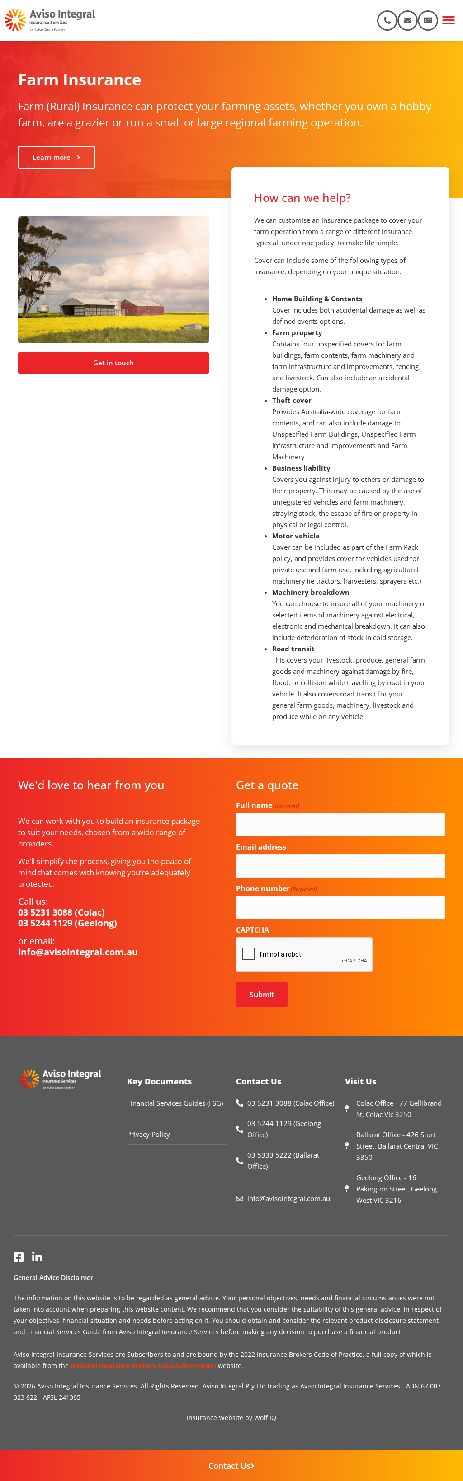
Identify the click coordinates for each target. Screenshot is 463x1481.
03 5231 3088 (45, 912)
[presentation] (304, 954)
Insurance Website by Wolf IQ (231, 1417)
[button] (448, 20)
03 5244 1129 (45, 923)
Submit (262, 995)
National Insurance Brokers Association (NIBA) (143, 1365)
